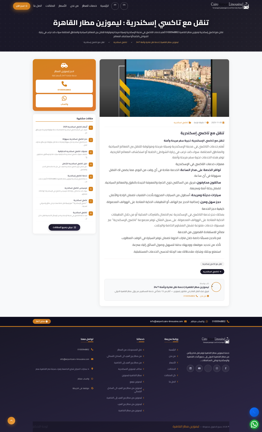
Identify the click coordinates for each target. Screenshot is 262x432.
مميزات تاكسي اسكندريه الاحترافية (72, 151)
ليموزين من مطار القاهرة (130, 410)
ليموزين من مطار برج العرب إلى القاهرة (124, 397)
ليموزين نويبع (136, 381)
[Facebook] (225, 368)
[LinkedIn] (190, 368)
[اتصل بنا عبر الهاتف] (254, 412)
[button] (11, 420)
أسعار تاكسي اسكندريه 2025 (75, 126)
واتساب (64, 104)
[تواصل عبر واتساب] (254, 424)
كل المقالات (170, 375)
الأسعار (63, 5)
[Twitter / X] (208, 368)
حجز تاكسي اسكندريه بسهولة (74, 139)
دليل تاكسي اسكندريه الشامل (74, 163)
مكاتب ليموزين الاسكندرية (130, 369)
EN (124, 5)
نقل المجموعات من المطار (129, 349)
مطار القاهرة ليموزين (132, 375)
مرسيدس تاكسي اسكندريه (76, 188)
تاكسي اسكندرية (80, 212)
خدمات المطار (89, 5)
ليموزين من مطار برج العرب (130, 404)
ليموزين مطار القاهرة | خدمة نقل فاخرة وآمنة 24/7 (157, 42)
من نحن (74, 5)
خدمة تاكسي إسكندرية (77, 175)
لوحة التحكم (40, 426)
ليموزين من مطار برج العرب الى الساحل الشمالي (124, 389)
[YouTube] (199, 368)
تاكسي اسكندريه (120, 42)
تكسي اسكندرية (80, 200)
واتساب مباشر (197, 321)
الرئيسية (104, 5)
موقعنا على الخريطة (80, 388)
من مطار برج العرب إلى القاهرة (128, 362)
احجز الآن (20, 6)
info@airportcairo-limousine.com (166, 321)
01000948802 (189, 296)
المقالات (50, 5)
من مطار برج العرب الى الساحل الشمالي (124, 356)
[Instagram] (216, 368)
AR (115, 5)
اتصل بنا (37, 5)
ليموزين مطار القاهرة (186, 426)
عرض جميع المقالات (63, 227)
